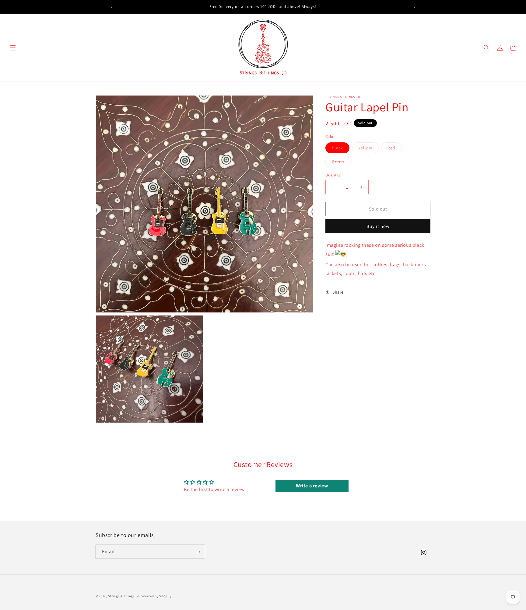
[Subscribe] (198, 552)
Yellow (369, 149)
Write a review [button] (312, 486)
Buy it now (378, 226)
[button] (12, 47)
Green (341, 163)
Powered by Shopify (156, 596)
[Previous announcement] (111, 6)
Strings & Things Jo (123, 596)
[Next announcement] (414, 6)
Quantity (333, 175)
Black (340, 149)
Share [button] (338, 292)
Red (394, 149)
